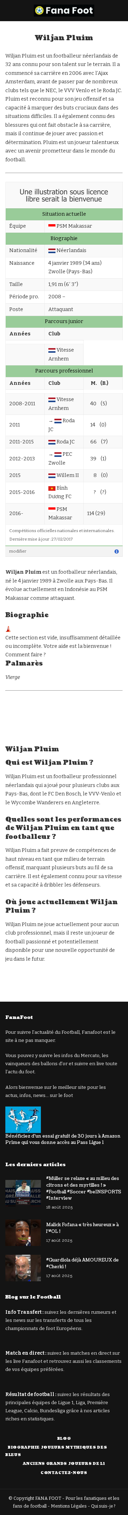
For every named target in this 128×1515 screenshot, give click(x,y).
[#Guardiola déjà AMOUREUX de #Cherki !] (23, 1268)
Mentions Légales (69, 1506)
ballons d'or (54, 1064)
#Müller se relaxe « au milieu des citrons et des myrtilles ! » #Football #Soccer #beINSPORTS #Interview (83, 1188)
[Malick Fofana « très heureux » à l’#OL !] (23, 1232)
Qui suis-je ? (103, 1506)
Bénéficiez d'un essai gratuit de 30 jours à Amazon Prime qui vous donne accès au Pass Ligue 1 (63, 1139)
